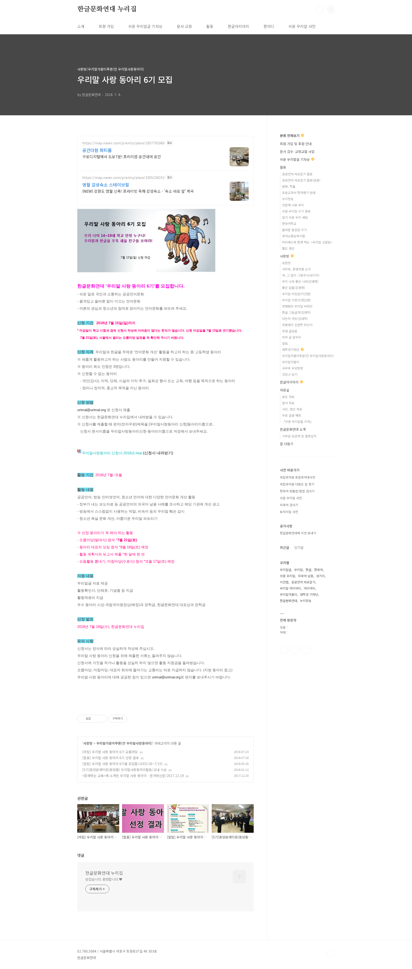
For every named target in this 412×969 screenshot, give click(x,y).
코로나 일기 (289, 374)
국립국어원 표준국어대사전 (297, 477)
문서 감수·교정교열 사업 (297, 151)
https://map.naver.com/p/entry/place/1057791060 (123, 143)
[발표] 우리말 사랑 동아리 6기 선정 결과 (110, 757)
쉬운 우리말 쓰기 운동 (296, 211)
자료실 (284, 390)
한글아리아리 (238, 26)
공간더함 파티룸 (97, 150)
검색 (320, 9)
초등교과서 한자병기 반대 (298, 192)
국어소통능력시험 (293, 236)
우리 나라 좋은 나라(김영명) (300, 281)
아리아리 (309, 588)
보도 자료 (288, 396)
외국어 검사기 (289, 505)
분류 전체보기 (290, 135)
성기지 (320, 576)
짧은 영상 (288, 248)
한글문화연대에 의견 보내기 (298, 533)
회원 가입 (106, 26)
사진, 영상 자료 (292, 409)
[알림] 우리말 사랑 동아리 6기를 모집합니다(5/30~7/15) (122, 763)
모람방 (286, 263)
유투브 (306, 649)
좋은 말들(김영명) (293, 287)
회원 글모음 (289, 331)
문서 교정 (184, 26)
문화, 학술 (288, 186)
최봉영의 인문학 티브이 (297, 325)
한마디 (268, 26)
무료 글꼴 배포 (291, 415)
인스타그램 (295, 649)
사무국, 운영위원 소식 (296, 269)
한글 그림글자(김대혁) (296, 312)
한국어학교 (289, 223)
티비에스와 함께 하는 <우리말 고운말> (307, 242)
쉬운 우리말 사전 (301, 26)
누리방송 (288, 199)
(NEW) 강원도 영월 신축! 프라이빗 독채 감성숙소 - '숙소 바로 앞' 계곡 (138, 191)
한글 (308, 569)
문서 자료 (288, 403)
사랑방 (88, 743)
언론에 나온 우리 (293, 205)
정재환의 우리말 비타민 (297, 306)
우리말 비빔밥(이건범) (296, 294)
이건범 (284, 582)
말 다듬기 (286, 443)
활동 (209, 26)
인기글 (299, 547)
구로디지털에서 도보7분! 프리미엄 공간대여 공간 (121, 156)
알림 (285, 343)
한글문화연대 (288, 600)
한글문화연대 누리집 (107, 9)
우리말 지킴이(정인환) (296, 300)
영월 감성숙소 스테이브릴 (105, 184)
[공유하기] (95, 718)
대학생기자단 (291, 349)
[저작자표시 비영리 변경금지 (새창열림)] (133, 719)
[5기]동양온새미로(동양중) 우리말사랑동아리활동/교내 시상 (124, 769)
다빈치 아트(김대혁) (295, 318)
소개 (80, 26)
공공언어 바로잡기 (303, 582)
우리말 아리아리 (290, 588)
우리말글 (285, 569)
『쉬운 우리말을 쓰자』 (297, 421)
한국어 (318, 569)
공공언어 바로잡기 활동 (297, 174)
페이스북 (284, 649)
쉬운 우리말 (287, 576)
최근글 (284, 547)
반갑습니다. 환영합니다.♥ (103, 879)
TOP (331, 953)
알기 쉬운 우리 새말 (295, 217)
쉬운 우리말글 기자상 (145, 26)
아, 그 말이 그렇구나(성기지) (300, 275)
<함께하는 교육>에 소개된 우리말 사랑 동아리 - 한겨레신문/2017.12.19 (133, 775)
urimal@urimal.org (91, 410)
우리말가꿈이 (290, 362)
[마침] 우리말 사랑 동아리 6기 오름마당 (110, 751)
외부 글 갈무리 (291, 337)
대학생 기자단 (309, 594)
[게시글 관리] (101, 718)
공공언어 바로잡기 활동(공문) (301, 180)
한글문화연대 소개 (293, 429)
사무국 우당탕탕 (292, 368)
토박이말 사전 (289, 512)
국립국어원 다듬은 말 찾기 (297, 484)
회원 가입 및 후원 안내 (296, 143)
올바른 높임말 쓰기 (294, 229)
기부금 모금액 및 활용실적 (299, 436)
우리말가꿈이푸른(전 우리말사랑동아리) (124, 743)
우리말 (298, 569)
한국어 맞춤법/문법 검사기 (297, 491)
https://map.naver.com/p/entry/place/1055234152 (123, 178)
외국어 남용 (305, 576)
